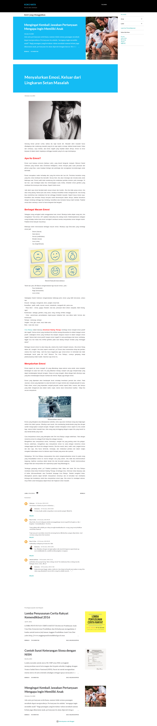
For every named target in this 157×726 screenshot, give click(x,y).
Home (123, 36)
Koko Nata (30, 4)
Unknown (32, 503)
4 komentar (34, 51)
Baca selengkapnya (72, 640)
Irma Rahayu (29, 330)
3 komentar (35, 677)
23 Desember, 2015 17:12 (46, 559)
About (123, 41)
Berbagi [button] (26, 51)
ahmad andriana (33, 559)
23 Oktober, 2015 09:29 (43, 519)
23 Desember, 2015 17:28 (47, 567)
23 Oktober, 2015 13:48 (47, 546)
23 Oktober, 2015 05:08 (47, 508)
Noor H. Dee (32, 519)
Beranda (123, 14)
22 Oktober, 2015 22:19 (42, 503)
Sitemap (123, 40)
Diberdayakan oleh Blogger (66, 721)
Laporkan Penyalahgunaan (128, 28)
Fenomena (31, 493)
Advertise (124, 38)
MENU (123, 43)
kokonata (37, 508)
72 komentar (35, 640)
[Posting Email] (37, 493)
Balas (31, 516)
